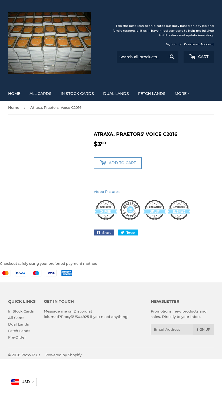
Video (99, 191)
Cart (202, 56)
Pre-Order (17, 337)
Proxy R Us (30, 355)
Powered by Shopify (63, 355)
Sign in (171, 44)
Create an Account (199, 44)
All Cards (40, 93)
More (181, 93)
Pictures (112, 191)
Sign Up (203, 329)
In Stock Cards (77, 93)
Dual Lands (116, 93)
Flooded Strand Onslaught (51, 380)
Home (14, 93)
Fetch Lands (151, 93)
